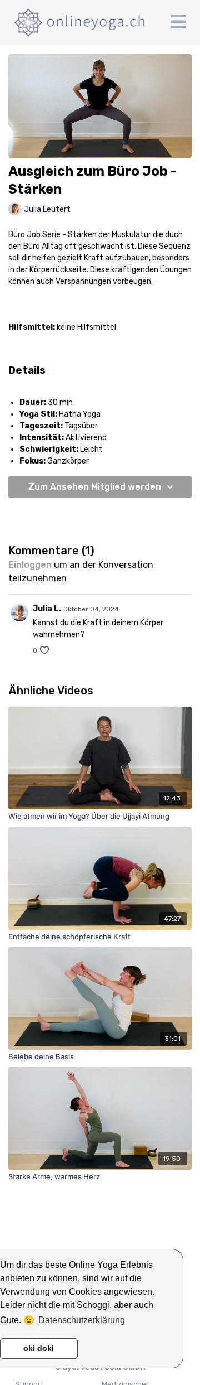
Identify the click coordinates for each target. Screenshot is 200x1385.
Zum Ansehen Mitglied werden (94, 486)
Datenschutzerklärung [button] (81, 1320)
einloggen (30, 564)
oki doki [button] (38, 1348)
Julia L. (47, 609)
